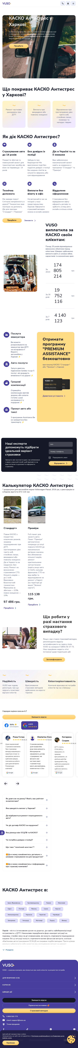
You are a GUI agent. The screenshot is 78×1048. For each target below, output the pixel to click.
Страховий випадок (39, 1010)
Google (10, 773)
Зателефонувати (54, 659)
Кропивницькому (33, 903)
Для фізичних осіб (11, 978)
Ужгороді (25, 920)
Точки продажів (13, 1024)
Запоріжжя (11, 920)
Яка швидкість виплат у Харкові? (20, 808)
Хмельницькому (13, 915)
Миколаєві (61, 903)
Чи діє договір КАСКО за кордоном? (22, 825)
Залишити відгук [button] (39, 717)
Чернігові (42, 915)
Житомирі (39, 920)
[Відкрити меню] (73, 3)
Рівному (34, 909)
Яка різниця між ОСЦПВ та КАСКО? (22, 832)
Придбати (18, 46)
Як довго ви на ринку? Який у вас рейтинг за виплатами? (25, 799)
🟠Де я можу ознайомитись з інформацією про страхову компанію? (25, 865)
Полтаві (21, 909)
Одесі (9, 909)
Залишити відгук (39, 1000)
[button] (5, 784)
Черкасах (29, 915)
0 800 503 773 (12, 1016)
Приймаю (10, 1043)
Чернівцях (56, 915)
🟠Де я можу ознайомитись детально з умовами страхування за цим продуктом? (24, 855)
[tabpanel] (39, 756)
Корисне (6, 985)
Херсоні (57, 909)
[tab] (11, 725)
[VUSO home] (6, 3)
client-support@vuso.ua (15, 1020)
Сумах (46, 909)
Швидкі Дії (7, 992)
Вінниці (64, 920)
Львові (48, 903)
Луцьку (52, 920)
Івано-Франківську (14, 903)
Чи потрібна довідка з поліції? (19, 840)
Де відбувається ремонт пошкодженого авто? (24, 816)
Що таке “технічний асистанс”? (20, 847)
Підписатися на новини (38, 1005)
